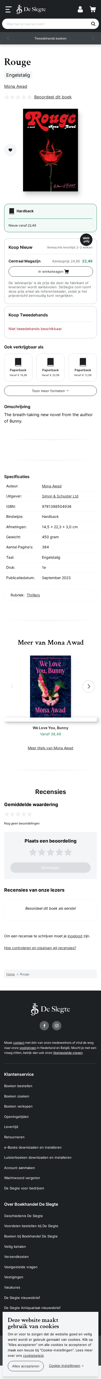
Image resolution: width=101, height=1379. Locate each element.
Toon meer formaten (48, 391)
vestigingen (27, 1048)
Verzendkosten (16, 1257)
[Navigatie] (8, 9)
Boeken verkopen (18, 1106)
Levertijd (11, 1127)
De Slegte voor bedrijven (24, 1188)
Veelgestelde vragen (68, 1053)
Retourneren (14, 1137)
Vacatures (12, 1287)
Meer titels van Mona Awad (50, 748)
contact (18, 1043)
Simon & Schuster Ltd (60, 496)
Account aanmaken (19, 1168)
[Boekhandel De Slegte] (31, 9)
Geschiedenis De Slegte (23, 1216)
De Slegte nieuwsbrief (22, 1298)
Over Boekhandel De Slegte (31, 1204)
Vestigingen (13, 1277)
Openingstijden (16, 1117)
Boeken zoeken (16, 1096)
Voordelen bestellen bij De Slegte (31, 1226)
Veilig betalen (15, 1246)
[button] (8, 38)
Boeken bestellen (18, 1086)
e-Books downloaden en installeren (33, 1147)
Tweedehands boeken (50, 38)
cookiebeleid (33, 1355)
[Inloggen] (80, 9)
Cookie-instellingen (64, 1365)
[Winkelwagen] (92, 9)
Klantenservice (19, 1074)
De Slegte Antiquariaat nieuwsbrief (32, 1308)
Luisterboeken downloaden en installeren (37, 1157)
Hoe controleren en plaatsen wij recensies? (40, 948)
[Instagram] (57, 1025)
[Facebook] (44, 1025)
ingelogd (75, 936)
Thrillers (33, 595)
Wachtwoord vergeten (22, 1178)
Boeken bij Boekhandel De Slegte (31, 1236)
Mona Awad (15, 86)
